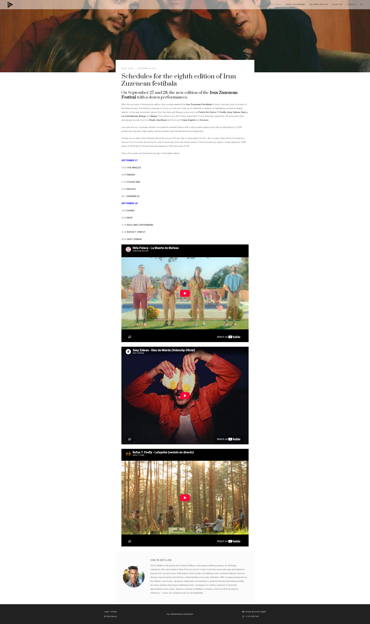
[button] (361, 4)
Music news (274, 4)
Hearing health (319, 4)
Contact (352, 4)
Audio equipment (295, 4)
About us (337, 4)
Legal (106, 611)
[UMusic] (10, 4)
